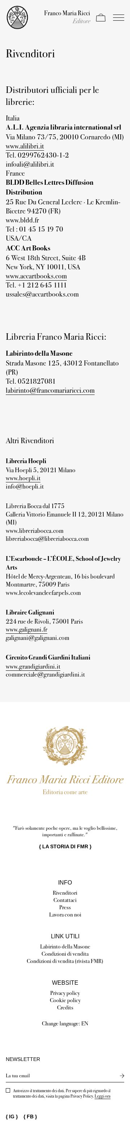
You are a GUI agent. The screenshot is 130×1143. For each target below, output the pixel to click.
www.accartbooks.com (36, 276)
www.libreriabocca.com (35, 531)
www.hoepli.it (23, 478)
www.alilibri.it (25, 146)
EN (84, 1023)
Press (65, 907)
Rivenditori (65, 892)
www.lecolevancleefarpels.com (43, 593)
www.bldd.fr (22, 220)
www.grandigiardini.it (33, 666)
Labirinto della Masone (65, 946)
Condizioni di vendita (65, 953)
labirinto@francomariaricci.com (50, 390)
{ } (65, 846)
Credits (65, 1007)
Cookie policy (65, 1000)
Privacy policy (65, 992)
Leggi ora (102, 1096)
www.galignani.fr (26, 629)
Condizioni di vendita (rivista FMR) (65, 961)
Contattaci (65, 900)
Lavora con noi (65, 914)
